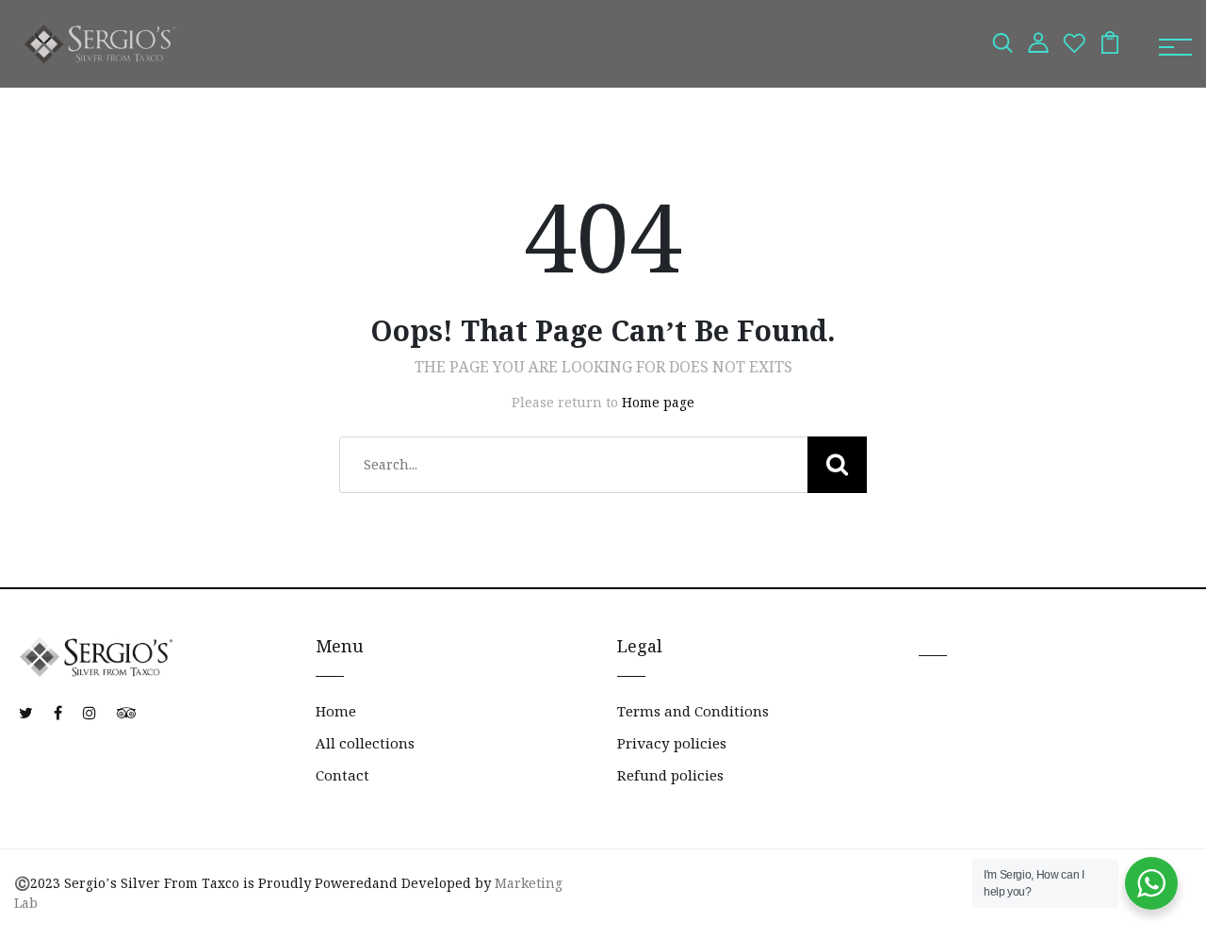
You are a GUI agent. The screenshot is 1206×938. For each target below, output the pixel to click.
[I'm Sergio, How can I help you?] (1151, 883)
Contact (342, 775)
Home (336, 711)
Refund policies (670, 775)
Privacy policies (671, 743)
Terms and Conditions (693, 711)
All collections (365, 743)
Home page (658, 402)
